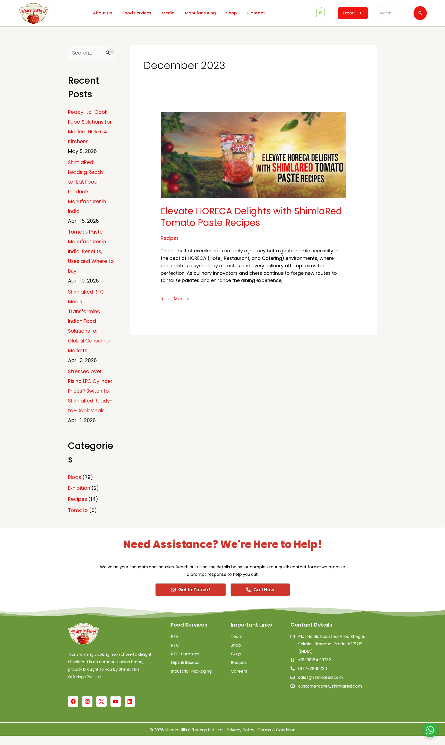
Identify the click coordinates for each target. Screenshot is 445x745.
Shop (231, 13)
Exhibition (79, 488)
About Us (102, 13)
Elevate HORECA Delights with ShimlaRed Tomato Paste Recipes (251, 217)
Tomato (78, 510)
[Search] (420, 13)
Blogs (74, 477)
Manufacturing (200, 13)
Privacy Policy (240, 730)
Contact (256, 13)
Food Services (136, 13)
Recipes (77, 499)
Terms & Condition (276, 730)
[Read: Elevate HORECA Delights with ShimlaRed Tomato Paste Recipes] (253, 155)
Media (168, 13)
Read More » (175, 298)
